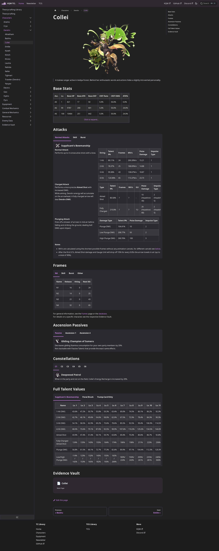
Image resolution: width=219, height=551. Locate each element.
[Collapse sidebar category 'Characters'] (30, 18)
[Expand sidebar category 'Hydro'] (30, 96)
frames (85, 313)
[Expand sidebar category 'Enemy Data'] (30, 120)
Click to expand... (91, 119)
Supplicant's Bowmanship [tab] (67, 397)
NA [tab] (56, 273)
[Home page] (55, 10)
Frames (170, 18)
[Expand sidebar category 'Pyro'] (30, 100)
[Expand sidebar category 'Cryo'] (30, 26)
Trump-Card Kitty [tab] (105, 397)
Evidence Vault (173, 32)
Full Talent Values (174, 28)
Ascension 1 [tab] (70, 333)
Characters (41, 532)
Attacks (170, 15)
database (103, 313)
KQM (166, 3)
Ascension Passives (174, 22)
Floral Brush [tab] (88, 397)
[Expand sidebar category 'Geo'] (30, 92)
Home (21, 3)
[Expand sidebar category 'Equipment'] (30, 104)
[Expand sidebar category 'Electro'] (30, 88)
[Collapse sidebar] (17, 517)
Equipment (41, 536)
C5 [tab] (79, 366)
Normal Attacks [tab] (62, 137)
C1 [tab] (56, 366)
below (157, 249)
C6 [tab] (85, 366)
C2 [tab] (62, 366)
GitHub (176, 3)
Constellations (173, 25)
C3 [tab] (68, 366)
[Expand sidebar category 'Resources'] (30, 116)
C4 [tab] (73, 366)
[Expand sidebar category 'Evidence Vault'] (30, 125)
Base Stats (171, 12)
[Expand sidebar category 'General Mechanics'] (30, 112)
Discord (187, 3)
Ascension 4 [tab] (85, 333)
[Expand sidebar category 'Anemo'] (30, 22)
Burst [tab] (83, 137)
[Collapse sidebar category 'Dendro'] (30, 30)
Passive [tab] (58, 333)
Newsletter (31, 3)
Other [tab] (80, 273)
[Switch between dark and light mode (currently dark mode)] (196, 3)
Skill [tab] (75, 137)
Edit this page (62, 500)
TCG (40, 3)
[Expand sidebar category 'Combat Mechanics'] (30, 108)
